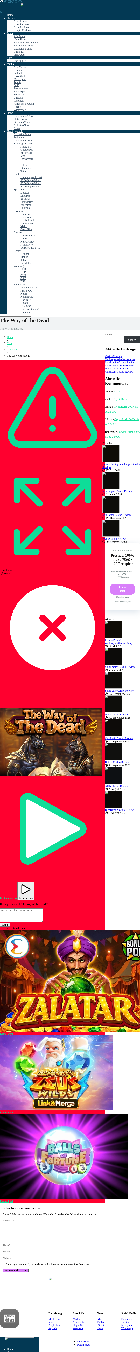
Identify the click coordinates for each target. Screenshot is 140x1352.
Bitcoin (24, 165)
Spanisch (25, 198)
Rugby (17, 106)
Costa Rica (26, 229)
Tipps (100, 1328)
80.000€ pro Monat (30, 183)
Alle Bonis (19, 36)
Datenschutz (83, 1344)
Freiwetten (19, 54)
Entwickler (19, 60)
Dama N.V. (26, 238)
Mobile (24, 256)
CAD (23, 278)
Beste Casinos (21, 24)
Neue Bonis (20, 39)
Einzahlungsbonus (23, 45)
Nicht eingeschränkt (31, 177)
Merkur (77, 1319)
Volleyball (19, 94)
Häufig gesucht (15, 131)
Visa (22, 155)
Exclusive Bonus (23, 48)
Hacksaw (25, 299)
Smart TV (25, 263)
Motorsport (20, 79)
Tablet (23, 260)
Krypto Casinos (22, 30)
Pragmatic (78, 1328)
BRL (23, 281)
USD (23, 272)
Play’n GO (26, 290)
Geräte (17, 250)
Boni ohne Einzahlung (26, 42)
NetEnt (24, 293)
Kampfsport (20, 91)
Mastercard (26, 152)
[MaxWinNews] (35, 8)
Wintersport (20, 109)
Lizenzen (19, 211)
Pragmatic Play (28, 287)
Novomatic (79, 1322)
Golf (16, 85)
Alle (99, 1319)
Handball (19, 100)
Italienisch (25, 204)
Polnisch (25, 207)
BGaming (25, 305)
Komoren (25, 217)
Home (10, 14)
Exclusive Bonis (22, 134)
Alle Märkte (20, 67)
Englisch (25, 195)
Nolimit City (27, 296)
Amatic (24, 302)
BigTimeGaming (29, 309)
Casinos (11, 18)
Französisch (26, 201)
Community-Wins (23, 116)
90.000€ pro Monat (30, 180)
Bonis (10, 33)
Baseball (18, 97)
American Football (24, 103)
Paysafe (52, 1328)
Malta (23, 226)
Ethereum (25, 168)
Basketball (19, 76)
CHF (23, 275)
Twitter (125, 1322)
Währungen (20, 266)
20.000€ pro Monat (30, 186)
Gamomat (25, 312)
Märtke (11, 63)
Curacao (25, 214)
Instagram (126, 1325)
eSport (100, 1325)
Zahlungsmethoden (24, 143)
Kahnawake (26, 223)
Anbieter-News (22, 125)
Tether (23, 171)
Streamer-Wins (22, 122)
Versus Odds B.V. (30, 247)
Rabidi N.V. (26, 244)
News (10, 112)
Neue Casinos (21, 27)
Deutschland (27, 220)
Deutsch (24, 192)
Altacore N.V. (28, 235)
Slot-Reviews (21, 119)
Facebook (126, 1319)
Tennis (17, 82)
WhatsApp (127, 1328)
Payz (23, 161)
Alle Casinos (20, 21)
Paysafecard (26, 158)
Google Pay (26, 149)
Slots (9, 57)
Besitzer (18, 232)
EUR (23, 269)
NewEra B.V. (27, 241)
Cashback (19, 51)
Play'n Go (78, 1325)
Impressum (83, 1341)
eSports (18, 70)
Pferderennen (21, 88)
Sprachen (19, 189)
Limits (17, 174)
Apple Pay (26, 146)
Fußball (18, 73)
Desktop (25, 253)
